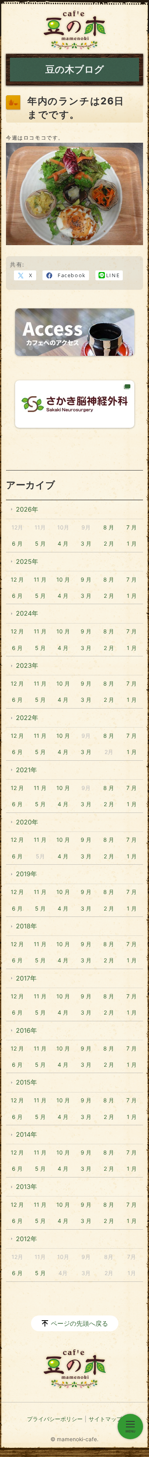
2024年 (27, 613)
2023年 (27, 665)
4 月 (63, 543)
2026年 (27, 509)
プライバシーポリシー (55, 1418)
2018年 (26, 926)
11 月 (40, 579)
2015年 (26, 1082)
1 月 (132, 543)
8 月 (108, 527)
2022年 (27, 718)
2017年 (26, 978)
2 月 (109, 543)
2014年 (26, 1134)
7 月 (131, 527)
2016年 (26, 1030)
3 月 (86, 543)
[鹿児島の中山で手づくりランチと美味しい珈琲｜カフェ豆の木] (75, 30)
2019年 (26, 874)
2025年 (27, 561)
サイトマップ (105, 1418)
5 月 (40, 543)
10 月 (63, 579)
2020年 (27, 822)
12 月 (17, 579)
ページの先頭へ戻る (79, 1323)
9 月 (86, 579)
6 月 (17, 543)
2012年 (26, 1239)
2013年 (26, 1187)
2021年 (26, 770)
